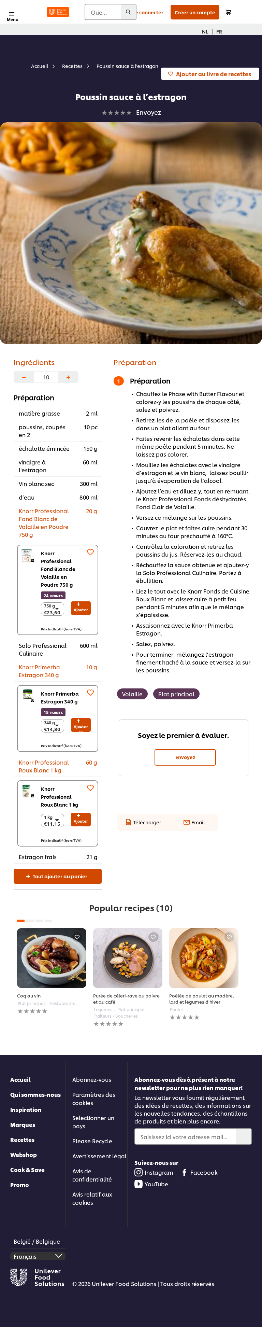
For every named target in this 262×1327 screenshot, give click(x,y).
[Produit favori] (90, 552)
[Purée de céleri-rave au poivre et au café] (127, 958)
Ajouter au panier (81, 611)
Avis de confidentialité (92, 1175)
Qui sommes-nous (35, 1094)
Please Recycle (92, 1141)
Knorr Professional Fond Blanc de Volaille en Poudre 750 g (58, 569)
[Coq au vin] (51, 958)
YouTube (156, 1184)
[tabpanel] (51, 971)
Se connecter (147, 12)
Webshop (23, 1154)
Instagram (159, 1172)
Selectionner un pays (93, 1122)
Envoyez (185, 757)
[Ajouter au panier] (228, 12)
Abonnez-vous (91, 1079)
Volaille (132, 694)
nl (205, 31)
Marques (22, 1124)
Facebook (204, 1172)
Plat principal (176, 694)
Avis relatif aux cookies (92, 1198)
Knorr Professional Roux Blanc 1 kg (59, 796)
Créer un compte (195, 12)
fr (219, 31)
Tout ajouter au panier (59, 876)
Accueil (20, 1079)
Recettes (22, 1139)
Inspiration (26, 1109)
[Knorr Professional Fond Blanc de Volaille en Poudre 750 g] (27, 555)
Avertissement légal (99, 1156)
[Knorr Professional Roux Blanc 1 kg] (27, 791)
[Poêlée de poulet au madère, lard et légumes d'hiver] (203, 958)
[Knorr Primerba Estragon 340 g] (27, 695)
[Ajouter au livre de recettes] (77, 937)
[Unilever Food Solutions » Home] (58, 11)
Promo (19, 1184)
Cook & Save (27, 1169)
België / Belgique (37, 1241)
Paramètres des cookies (93, 1098)
